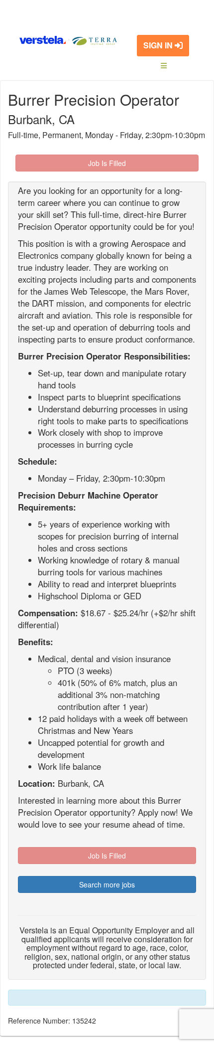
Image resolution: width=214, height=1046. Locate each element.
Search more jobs (107, 884)
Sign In (159, 45)
